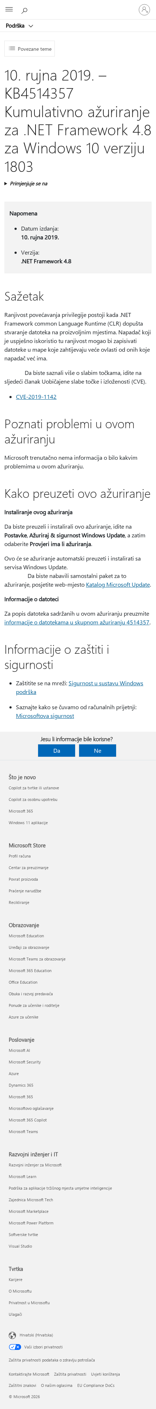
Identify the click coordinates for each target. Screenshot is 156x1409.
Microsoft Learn (22, 1176)
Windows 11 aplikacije (28, 822)
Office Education (23, 982)
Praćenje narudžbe (25, 890)
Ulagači (15, 1314)
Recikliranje (19, 902)
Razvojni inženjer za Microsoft (35, 1165)
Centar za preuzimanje (29, 867)
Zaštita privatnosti (70, 1374)
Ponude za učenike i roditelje (34, 1005)
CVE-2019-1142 (36, 396)
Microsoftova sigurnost (45, 715)
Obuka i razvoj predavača (31, 993)
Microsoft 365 (21, 811)
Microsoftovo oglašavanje (31, 1108)
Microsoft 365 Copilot (28, 1120)
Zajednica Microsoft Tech (31, 1199)
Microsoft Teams (23, 1131)
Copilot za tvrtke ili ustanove (34, 787)
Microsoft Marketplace (29, 1211)
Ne (97, 750)
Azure (14, 1073)
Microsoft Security (25, 1062)
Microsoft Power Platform (31, 1223)
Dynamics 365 (21, 1085)
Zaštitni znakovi (22, 1385)
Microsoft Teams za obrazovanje (37, 959)
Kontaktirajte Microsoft (29, 1374)
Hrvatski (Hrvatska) (36, 1335)
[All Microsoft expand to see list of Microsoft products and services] (9, 9)
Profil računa (20, 856)
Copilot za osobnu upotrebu (33, 799)
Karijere (15, 1279)
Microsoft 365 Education (30, 970)
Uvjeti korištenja (105, 1374)
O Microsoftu (20, 1291)
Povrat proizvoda (23, 879)
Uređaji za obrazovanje (29, 947)
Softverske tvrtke (23, 1234)
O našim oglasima (57, 1385)
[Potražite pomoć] (25, 9)
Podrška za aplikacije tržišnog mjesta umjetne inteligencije (60, 1188)
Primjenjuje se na (28, 183)
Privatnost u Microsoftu (29, 1302)
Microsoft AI (19, 1050)
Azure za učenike (23, 1017)
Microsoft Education (26, 935)
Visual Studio (20, 1246)
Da (56, 750)
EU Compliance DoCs (96, 1385)
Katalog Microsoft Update (118, 584)
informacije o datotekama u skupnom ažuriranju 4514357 (76, 622)
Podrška (16, 25)
